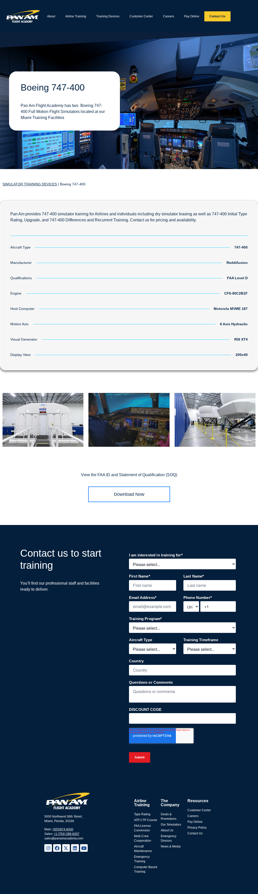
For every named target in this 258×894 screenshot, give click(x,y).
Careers (168, 16)
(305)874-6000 (63, 829)
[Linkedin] (75, 848)
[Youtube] (84, 848)
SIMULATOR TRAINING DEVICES (30, 184)
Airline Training (75, 16)
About (51, 16)
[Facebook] (57, 848)
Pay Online (191, 16)
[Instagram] (48, 848)
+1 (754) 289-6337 (66, 834)
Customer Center (141, 16)
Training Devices (107, 16)
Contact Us (217, 16)
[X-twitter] (66, 848)
